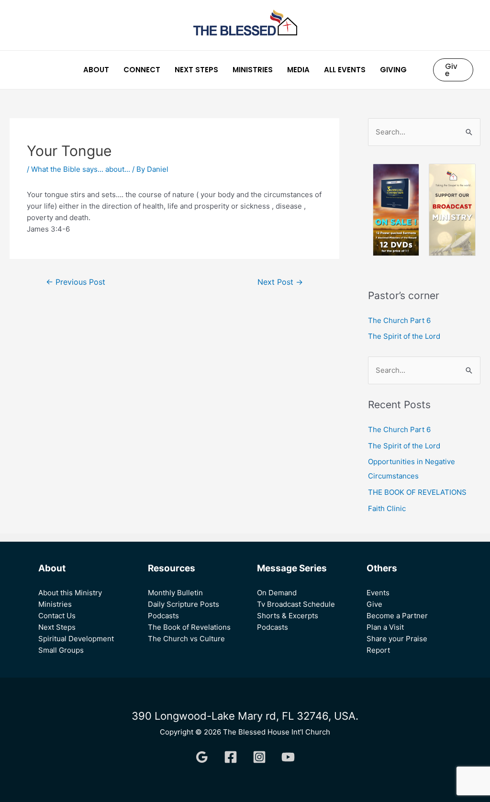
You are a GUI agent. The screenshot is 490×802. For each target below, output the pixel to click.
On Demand (277, 592)
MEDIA (298, 70)
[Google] (201, 757)
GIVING (393, 70)
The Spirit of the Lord (404, 336)
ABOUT (96, 70)
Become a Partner (397, 615)
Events (378, 592)
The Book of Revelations (189, 627)
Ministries (55, 604)
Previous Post (75, 282)
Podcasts (163, 615)
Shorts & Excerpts (287, 615)
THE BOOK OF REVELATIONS (418, 492)
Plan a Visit (385, 627)
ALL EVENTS (345, 70)
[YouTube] (288, 757)
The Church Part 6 (399, 320)
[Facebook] (230, 757)
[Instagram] (259, 757)
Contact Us (57, 615)
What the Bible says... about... (80, 169)
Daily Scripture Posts (183, 604)
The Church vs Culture (186, 638)
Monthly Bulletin (175, 592)
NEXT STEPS (196, 70)
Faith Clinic (387, 508)
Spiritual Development (76, 638)
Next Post (280, 282)
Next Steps (57, 627)
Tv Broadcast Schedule (296, 604)
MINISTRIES (253, 70)
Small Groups (61, 650)
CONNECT (141, 70)
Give (374, 604)
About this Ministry (70, 592)
